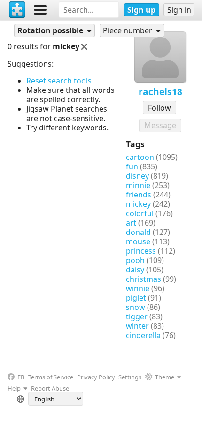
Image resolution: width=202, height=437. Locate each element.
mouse (138, 241)
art (131, 223)
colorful (140, 213)
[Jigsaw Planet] (17, 10)
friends (138, 194)
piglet (136, 298)
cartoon (140, 157)
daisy (135, 269)
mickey (138, 204)
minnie (138, 185)
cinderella (143, 335)
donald (138, 232)
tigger (137, 316)
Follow (159, 108)
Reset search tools (59, 80)
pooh (135, 260)
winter (137, 326)
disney (137, 176)
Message (160, 125)
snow (135, 307)
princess (141, 251)
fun (132, 166)
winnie (137, 288)
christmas (143, 279)
